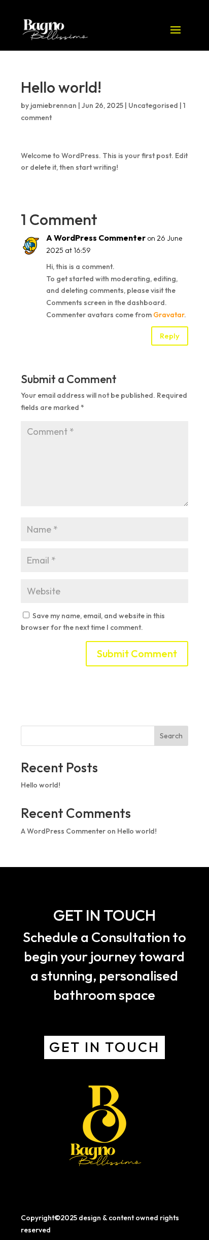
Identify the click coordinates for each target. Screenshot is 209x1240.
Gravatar (168, 314)
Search (171, 735)
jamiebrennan (53, 105)
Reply (170, 336)
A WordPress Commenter (96, 238)
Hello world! (40, 785)
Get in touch (104, 1047)
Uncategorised (153, 105)
